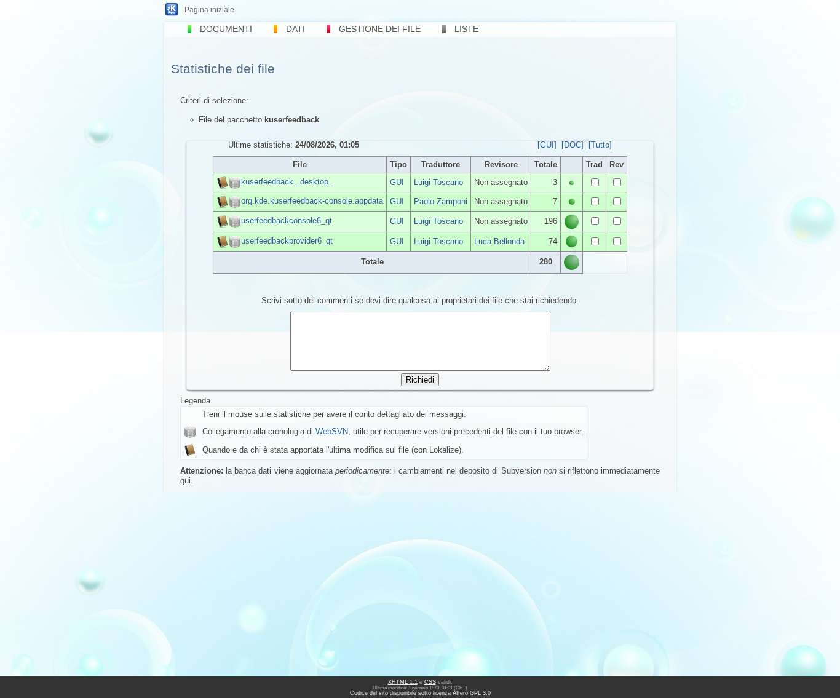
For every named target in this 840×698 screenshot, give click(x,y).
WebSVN (331, 431)
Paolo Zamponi (440, 201)
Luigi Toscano (438, 182)
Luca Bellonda (499, 241)
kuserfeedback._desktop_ (287, 181)
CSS (430, 682)
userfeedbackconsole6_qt (286, 221)
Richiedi (420, 379)
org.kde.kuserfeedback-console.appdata (312, 200)
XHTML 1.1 (403, 682)
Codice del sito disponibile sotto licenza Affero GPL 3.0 (420, 693)
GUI (397, 182)
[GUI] (547, 144)
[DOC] (572, 144)
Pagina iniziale (209, 10)
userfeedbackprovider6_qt (287, 240)
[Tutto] (600, 144)
